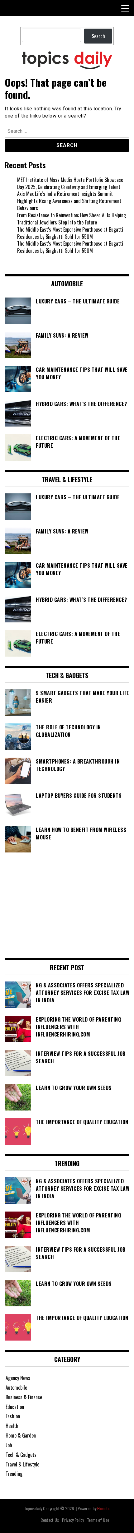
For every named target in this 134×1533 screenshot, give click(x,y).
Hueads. (103, 1508)
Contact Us (50, 1520)
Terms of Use (98, 1520)
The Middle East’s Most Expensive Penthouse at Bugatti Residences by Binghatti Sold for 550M (70, 233)
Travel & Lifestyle (22, 1464)
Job (9, 1445)
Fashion (13, 1416)
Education (15, 1407)
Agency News (18, 1378)
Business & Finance (24, 1397)
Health (12, 1425)
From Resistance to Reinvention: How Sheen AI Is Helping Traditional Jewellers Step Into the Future (71, 218)
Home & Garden (21, 1435)
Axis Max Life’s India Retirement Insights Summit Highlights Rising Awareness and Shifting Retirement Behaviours (69, 201)
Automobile (16, 1387)
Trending (14, 1473)
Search (98, 36)
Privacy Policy (73, 1520)
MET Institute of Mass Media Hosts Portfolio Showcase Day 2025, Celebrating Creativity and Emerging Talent (70, 183)
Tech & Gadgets (21, 1454)
